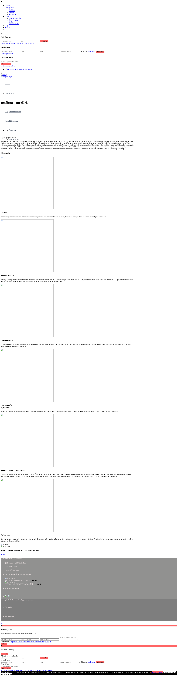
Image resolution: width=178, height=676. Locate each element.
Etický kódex (13, 20)
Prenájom (12, 11)
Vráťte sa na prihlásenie (8, 66)
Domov (7, 5)
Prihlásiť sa (44, 41)
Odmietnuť (159, 672)
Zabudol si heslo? (29, 43)
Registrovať (100, 51)
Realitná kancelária (15, 18)
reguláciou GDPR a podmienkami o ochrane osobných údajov (31, 642)
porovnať (4, 654)
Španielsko (12, 14)
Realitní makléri (14, 24)
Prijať (154, 672)
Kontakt (7, 27)
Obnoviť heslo (6, 64)
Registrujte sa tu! (6, 670)
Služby (11, 22)
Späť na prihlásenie (7, 53)
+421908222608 (12, 69)
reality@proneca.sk (25, 69)
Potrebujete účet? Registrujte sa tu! (12, 43)
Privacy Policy (9, 607)
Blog (6, 26)
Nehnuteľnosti (9, 7)
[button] (3, 554)
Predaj (11, 9)
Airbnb (11, 13)
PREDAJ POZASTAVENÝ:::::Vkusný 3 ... (20, 584)
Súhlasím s (88, 51)
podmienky (91, 51)
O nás (7, 16)
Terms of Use (9, 616)
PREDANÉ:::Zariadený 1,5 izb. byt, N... (18, 580)
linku (150, 672)
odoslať (4, 644)
